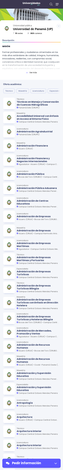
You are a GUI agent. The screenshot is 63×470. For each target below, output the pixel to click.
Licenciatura (38, 91)
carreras (36, 33)
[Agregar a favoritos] (59, 26)
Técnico (9, 91)
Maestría (22, 91)
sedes (19, 33)
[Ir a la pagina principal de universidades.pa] (31, 4)
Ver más (33, 72)
